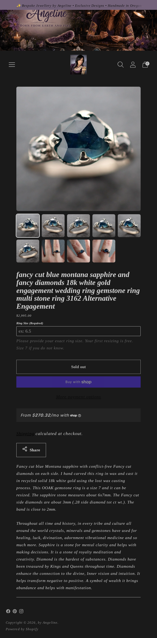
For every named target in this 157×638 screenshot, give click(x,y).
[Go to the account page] (133, 64)
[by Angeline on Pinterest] (14, 612)
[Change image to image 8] (78, 251)
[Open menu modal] (12, 64)
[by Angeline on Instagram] (21, 612)
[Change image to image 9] (103, 251)
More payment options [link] (78, 396)
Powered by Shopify (22, 629)
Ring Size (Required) (29, 323)
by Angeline (47, 623)
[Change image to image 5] (129, 225)
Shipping (25, 433)
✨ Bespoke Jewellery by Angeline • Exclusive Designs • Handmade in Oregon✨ (81, 6)
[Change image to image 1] (27, 225)
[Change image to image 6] (27, 251)
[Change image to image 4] (103, 225)
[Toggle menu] (11, 17)
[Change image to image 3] (78, 225)
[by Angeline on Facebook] (8, 612)
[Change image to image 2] (53, 225)
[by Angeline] (78, 64)
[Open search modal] (120, 64)
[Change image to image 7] (53, 251)
